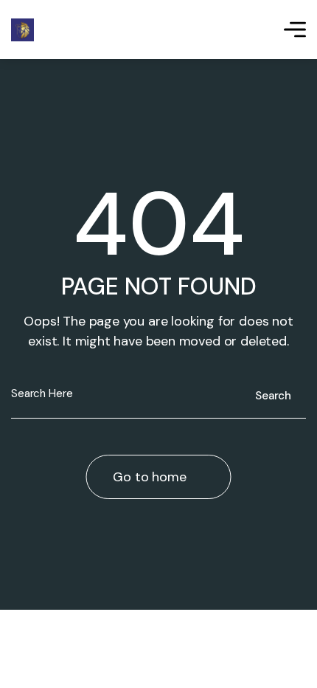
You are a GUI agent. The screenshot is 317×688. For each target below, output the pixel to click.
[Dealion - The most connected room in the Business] (22, 29)
